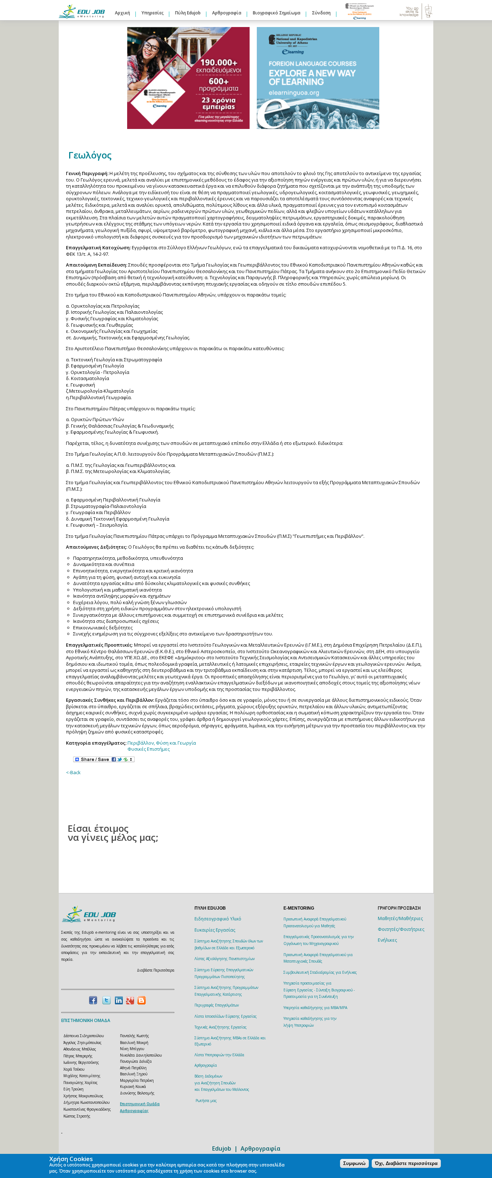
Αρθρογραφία (226, 13)
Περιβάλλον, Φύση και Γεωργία (162, 743)
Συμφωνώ (354, 1163)
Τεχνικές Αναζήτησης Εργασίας (220, 1027)
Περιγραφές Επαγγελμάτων (216, 1005)
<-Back (73, 772)
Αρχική (122, 13)
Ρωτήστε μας (206, 1100)
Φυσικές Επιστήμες (149, 749)
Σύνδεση (321, 13)
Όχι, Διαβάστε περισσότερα (406, 1163)
